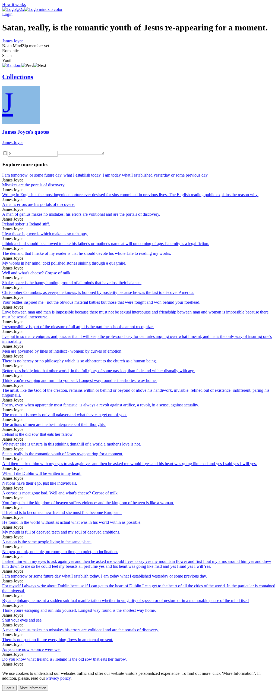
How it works (14, 4)
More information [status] (33, 688)
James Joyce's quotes (25, 132)
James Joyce (12, 41)
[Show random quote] (11, 65)
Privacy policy (58, 678)
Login (7, 14)
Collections (17, 76)
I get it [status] (9, 688)
